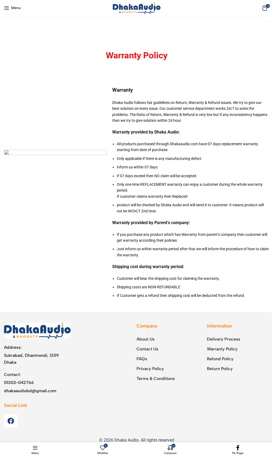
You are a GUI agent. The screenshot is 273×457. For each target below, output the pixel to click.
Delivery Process (223, 339)
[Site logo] (136, 7)
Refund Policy (220, 358)
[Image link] (37, 330)
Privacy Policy (150, 368)
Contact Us (147, 348)
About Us (145, 339)
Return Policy (220, 368)
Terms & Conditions (155, 378)
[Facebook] (10, 420)
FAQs (141, 358)
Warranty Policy (222, 348)
